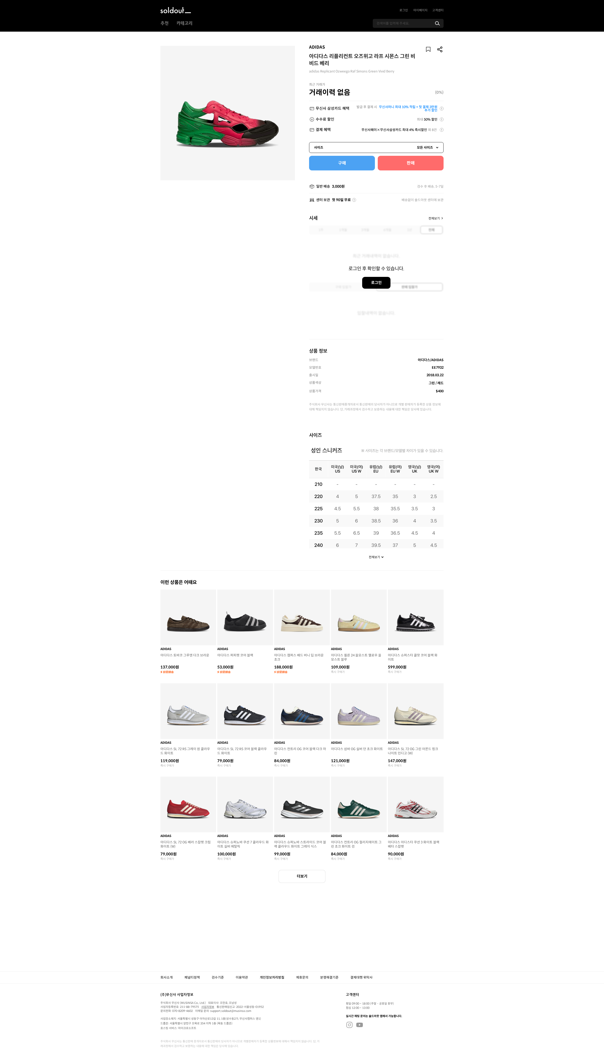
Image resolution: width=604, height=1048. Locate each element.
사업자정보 (207, 1007)
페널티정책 (192, 977)
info (354, 200)
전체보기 (434, 218)
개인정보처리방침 (272, 977)
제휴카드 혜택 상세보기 (442, 108)
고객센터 (438, 10)
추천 (164, 23)
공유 (440, 49)
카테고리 (184, 23)
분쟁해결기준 (329, 977)
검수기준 (218, 977)
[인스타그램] (349, 1025)
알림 (428, 49)
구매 (342, 163)
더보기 (302, 876)
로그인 (403, 10)
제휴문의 (302, 977)
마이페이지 (420, 10)
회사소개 (166, 977)
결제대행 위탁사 (361, 977)
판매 (411, 163)
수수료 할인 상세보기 (442, 119)
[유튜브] (359, 1025)
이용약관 (242, 977)
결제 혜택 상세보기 (442, 130)
